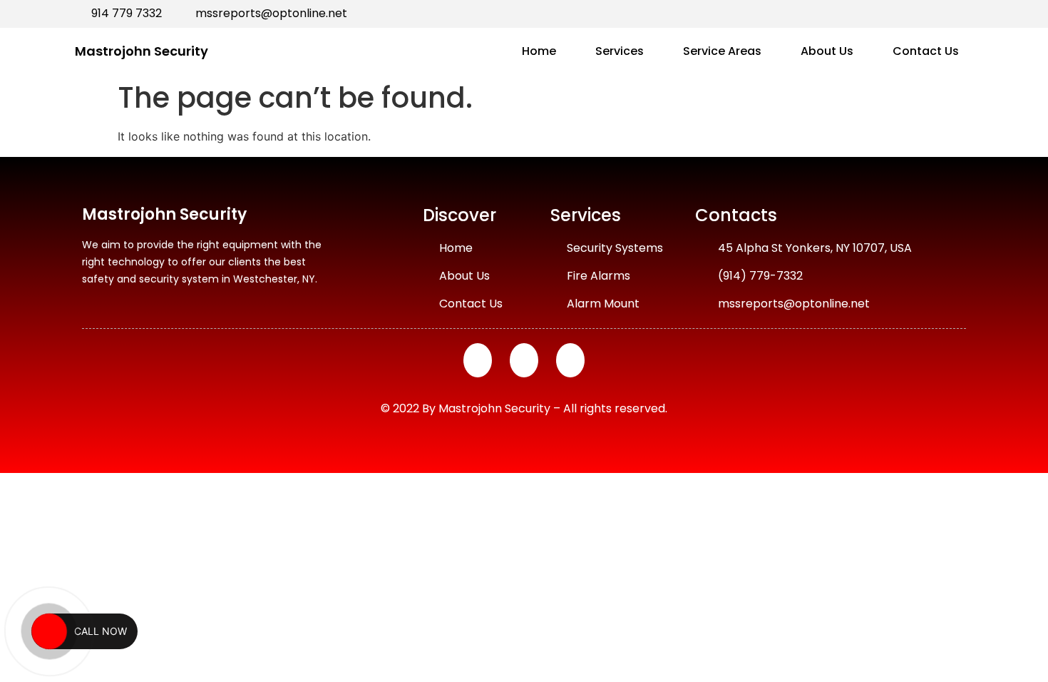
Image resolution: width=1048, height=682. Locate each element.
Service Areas (722, 51)
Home (539, 51)
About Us (827, 51)
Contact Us (926, 51)
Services (619, 51)
